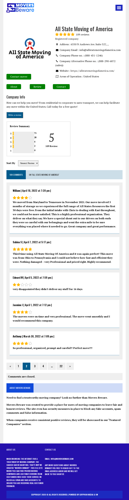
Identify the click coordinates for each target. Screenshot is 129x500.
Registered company (67, 38)
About (13, 86)
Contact (61, 86)
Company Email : (69, 50)
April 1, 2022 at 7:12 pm (37, 305)
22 (61, 366)
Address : (65, 44)
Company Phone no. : (71, 55)
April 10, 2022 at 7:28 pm (36, 191)
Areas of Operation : (71, 76)
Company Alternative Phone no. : (78, 61)
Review (37, 86)
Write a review (14, 115)
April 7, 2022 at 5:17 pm (37, 242)
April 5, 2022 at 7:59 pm (38, 277)
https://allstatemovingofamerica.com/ (93, 70)
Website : (65, 70)
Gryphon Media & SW (88, 494)
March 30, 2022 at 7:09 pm (38, 336)
